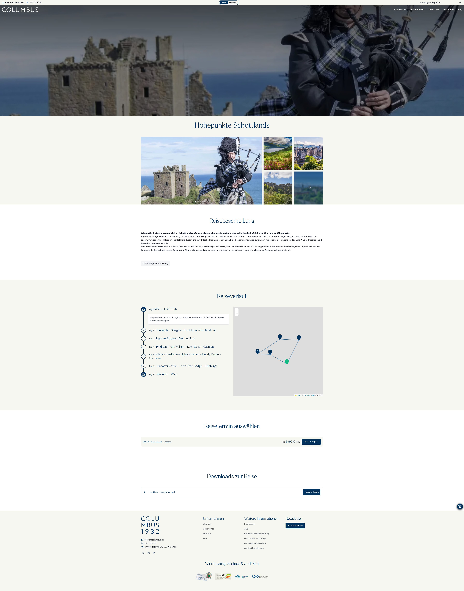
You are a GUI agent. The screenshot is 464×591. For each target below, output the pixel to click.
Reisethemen (416, 9)
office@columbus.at (14, 2)
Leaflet (298, 395)
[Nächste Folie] (256, 170)
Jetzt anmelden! (295, 525)
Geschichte (208, 528)
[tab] (195, 201)
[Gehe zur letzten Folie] (146, 170)
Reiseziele (398, 9)
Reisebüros (448, 9)
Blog (460, 9)
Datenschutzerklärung (255, 538)
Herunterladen (312, 492)
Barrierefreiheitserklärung (256, 533)
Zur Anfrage (310, 441)
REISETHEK (434, 9)
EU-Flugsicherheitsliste (255, 543)
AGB (246, 528)
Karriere (207, 533)
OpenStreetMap (309, 395)
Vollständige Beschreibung (155, 263)
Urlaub (223, 2)
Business (232, 2)
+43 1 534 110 (35, 2)
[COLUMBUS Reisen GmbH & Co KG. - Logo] (21, 9)
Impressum (249, 524)
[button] (286, 361)
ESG (205, 538)
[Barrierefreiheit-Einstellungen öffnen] (460, 506)
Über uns (207, 524)
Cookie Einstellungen (254, 548)
